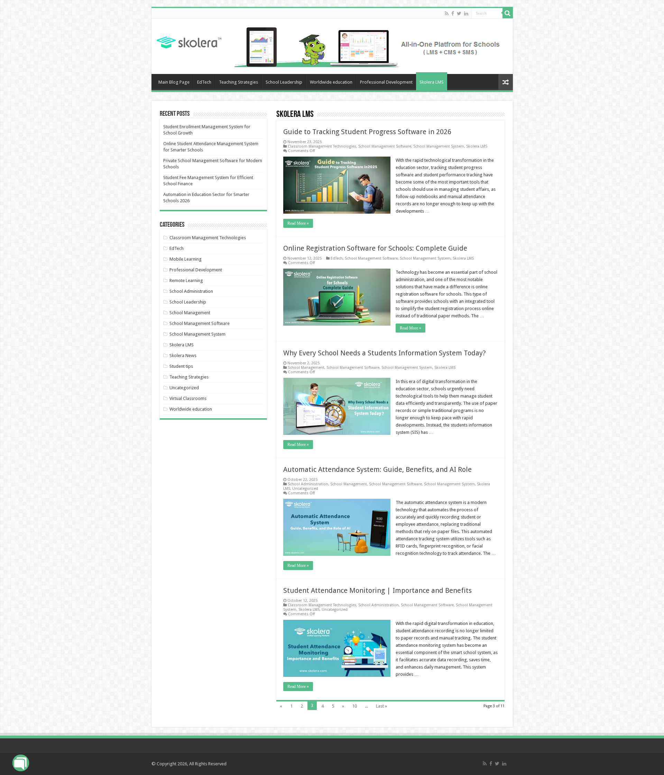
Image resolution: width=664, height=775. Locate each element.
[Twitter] (459, 13)
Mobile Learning (185, 259)
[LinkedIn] (466, 13)
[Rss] (446, 13)
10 (354, 706)
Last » (381, 706)
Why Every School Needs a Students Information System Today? (384, 353)
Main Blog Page (174, 82)
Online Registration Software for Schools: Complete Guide (375, 248)
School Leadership (284, 82)
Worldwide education (331, 82)
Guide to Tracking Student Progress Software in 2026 (367, 132)
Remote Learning (186, 280)
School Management (306, 367)
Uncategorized (305, 488)
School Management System (438, 146)
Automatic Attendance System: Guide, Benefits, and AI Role (377, 469)
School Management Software (384, 146)
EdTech (204, 82)
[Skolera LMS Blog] (189, 41)
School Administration (308, 484)
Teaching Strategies (238, 82)
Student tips (181, 366)
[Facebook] (453, 13)
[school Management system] (371, 45)
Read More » (298, 223)
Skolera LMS (431, 82)
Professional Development (386, 82)
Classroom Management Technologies (322, 146)
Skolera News (182, 355)
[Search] (507, 13)
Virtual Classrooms (187, 398)
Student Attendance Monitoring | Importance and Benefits (377, 590)
